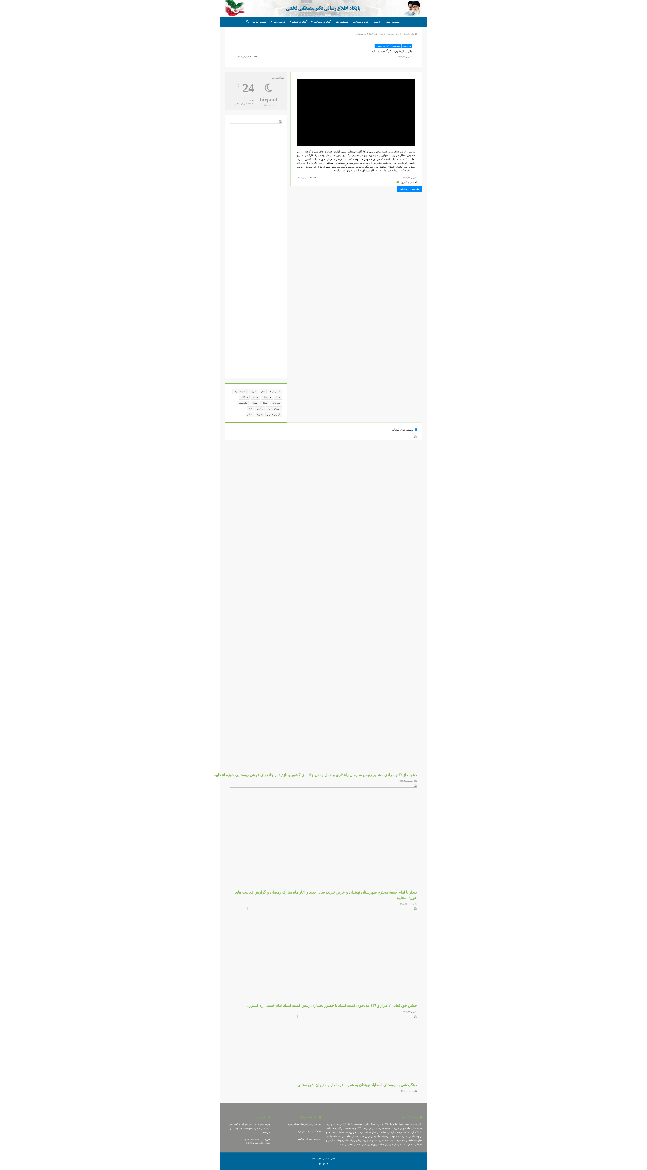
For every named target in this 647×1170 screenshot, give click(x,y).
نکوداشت (243, 403)
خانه (412, 34)
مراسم (255, 397)
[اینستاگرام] (323, 1164)
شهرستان (267, 397)
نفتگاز (264, 403)
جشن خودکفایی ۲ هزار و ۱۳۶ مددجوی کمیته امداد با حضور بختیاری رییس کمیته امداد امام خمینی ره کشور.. (332, 1005)
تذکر (263, 391)
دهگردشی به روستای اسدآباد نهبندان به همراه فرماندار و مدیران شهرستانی (357, 1085)
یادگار (250, 414)
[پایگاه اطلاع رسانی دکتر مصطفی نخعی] (323, 8)
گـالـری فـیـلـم (299, 21)
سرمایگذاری (239, 391)
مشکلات (244, 397)
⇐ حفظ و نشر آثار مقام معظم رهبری (304, 1124)
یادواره (260, 414)
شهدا (278, 397)
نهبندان (254, 403)
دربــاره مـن (279, 21)
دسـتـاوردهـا (341, 21)
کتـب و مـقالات (361, 21)
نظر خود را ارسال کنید (409, 189)
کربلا (250, 409)
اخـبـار (377, 21)
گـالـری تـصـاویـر (322, 21)
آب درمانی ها (274, 391)
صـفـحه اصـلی (392, 21)
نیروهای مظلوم (274, 409)
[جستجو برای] (247, 22)
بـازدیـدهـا (407, 46)
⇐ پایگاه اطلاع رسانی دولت (308, 1131)
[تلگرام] (319, 1164)
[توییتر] (328, 1164)
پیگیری (260, 409)
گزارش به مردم (273, 414)
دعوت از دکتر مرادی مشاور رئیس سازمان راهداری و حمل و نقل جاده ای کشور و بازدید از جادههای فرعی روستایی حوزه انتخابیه (315, 775)
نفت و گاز (276, 403)
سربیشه (252, 391)
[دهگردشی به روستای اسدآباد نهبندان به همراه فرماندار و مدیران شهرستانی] (357, 1048)
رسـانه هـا (395, 46)
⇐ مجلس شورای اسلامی (309, 1139)
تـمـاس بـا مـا (259, 21)
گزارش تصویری (394, 34)
